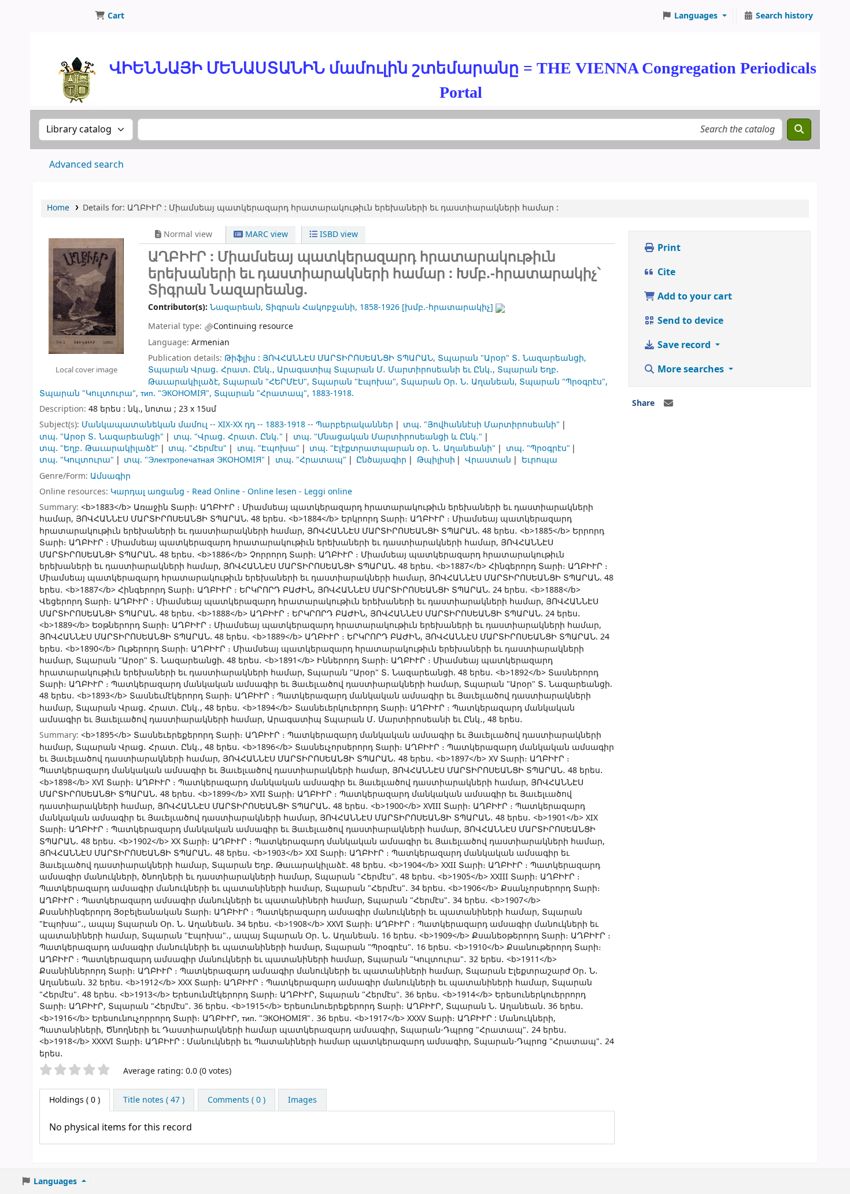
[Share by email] (668, 403)
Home (58, 208)
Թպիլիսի (436, 460)
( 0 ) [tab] (74, 1100)
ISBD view (337, 234)
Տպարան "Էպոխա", (355, 382)
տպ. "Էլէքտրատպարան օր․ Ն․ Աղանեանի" (402, 448)
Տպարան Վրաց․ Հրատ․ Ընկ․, (211, 370)
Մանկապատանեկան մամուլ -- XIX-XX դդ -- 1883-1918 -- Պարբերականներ (237, 425)
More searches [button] (690, 369)
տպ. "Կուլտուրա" (76, 460)
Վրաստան (488, 460)
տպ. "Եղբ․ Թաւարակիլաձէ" (98, 448)
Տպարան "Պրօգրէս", (563, 382)
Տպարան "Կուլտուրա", (88, 393)
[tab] (153, 1100)
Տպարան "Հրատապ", (261, 393)
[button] (109, 16)
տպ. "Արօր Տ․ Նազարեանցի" (101, 437)
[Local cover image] (86, 295)
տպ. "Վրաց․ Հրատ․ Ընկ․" (228, 437)
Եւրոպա (539, 460)
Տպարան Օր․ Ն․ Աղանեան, (459, 382)
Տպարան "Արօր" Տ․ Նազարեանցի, (512, 358)
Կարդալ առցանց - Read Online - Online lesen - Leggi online (231, 492)
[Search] (799, 130)
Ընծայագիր (381, 460)
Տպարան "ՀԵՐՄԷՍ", (266, 382)
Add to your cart (693, 297)
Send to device (689, 321)
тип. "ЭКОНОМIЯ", (176, 393)
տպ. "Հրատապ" (310, 460)
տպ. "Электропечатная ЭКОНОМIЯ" (194, 460)
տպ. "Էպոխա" (268, 448)
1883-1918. (333, 393)
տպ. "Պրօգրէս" (538, 448)
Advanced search (86, 165)
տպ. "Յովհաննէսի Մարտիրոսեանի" (481, 425)
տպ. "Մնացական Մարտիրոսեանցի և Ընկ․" (387, 437)
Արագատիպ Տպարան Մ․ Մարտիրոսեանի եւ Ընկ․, (386, 370)
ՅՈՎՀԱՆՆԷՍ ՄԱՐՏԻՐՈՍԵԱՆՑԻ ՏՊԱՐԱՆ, (349, 358)
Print (668, 248)
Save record (684, 345)
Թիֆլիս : (242, 358)
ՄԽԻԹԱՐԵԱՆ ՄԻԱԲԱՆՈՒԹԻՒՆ (61, 16)
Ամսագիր (110, 476)
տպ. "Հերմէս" (197, 448)
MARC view (265, 234)
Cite (665, 272)
